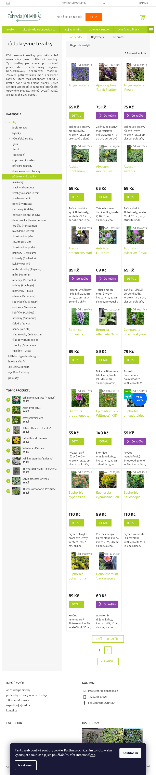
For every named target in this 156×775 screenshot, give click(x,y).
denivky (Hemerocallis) (26, 215)
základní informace (17, 700)
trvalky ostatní (21, 199)
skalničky (18, 182)
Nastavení (25, 765)
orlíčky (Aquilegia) (23, 285)
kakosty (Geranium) (24, 253)
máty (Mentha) (21, 275)
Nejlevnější (97, 37)
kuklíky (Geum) (21, 264)
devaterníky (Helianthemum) (29, 220)
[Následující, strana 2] (108, 650)
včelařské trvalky (22, 139)
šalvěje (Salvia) (21, 324)
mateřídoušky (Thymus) (26, 269)
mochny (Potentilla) (24, 280)
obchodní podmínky (74, 3)
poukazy (13, 378)
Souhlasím (130, 753)
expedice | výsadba (18, 706)
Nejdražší (118, 37)
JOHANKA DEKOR (18, 367)
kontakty (11, 711)
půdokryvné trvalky (24, 177)
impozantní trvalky (23, 160)
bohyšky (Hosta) (22, 204)
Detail (76, 115)
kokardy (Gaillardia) (24, 258)
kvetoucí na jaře (23, 237)
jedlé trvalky (19, 128)
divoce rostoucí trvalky (26, 171)
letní (16, 149)
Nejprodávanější (80, 45)
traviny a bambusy (23, 188)
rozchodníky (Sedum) (25, 302)
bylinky (16, 133)
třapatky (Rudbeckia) (25, 340)
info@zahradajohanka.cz (103, 691)
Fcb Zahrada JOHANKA (101, 703)
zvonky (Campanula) (24, 345)
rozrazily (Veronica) (24, 307)
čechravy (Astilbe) (23, 209)
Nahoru (109, 661)
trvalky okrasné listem (25, 193)
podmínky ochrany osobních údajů (27, 695)
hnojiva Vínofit (16, 362)
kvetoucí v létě (22, 242)
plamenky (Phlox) (22, 291)
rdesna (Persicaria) (23, 296)
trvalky (12, 122)
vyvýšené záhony (18, 373)
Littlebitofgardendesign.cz (24, 356)
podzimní (19, 155)
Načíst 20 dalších (107, 639)
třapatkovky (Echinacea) (27, 335)
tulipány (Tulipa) (21, 351)
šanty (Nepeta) (21, 329)
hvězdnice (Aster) (23, 231)
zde (92, 755)
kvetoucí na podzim (25, 247)
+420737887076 (97, 697)
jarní (15, 144)
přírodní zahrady (22, 166)
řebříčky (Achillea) (23, 313)
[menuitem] (10, 29)
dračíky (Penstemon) (25, 226)
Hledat (94, 16)
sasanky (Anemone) (24, 318)
